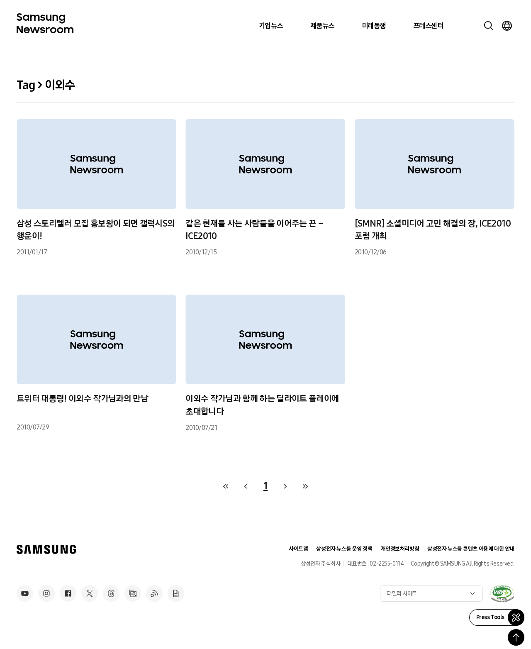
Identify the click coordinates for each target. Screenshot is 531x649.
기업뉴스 (271, 25)
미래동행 (374, 25)
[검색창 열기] (488, 25)
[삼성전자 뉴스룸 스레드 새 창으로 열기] (111, 593)
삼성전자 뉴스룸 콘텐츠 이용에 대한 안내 (470, 548)
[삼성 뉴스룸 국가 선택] (506, 25)
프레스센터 (428, 25)
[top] (516, 637)
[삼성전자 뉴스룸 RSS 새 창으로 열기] (154, 593)
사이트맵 (298, 548)
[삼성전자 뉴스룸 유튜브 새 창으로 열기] (25, 593)
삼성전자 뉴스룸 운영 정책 (344, 548)
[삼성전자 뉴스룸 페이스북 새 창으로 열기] (68, 593)
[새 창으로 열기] (502, 593)
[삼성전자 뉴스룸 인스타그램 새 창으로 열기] (46, 593)
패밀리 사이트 (402, 593)
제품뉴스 (322, 25)
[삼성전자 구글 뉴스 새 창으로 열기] (176, 593)
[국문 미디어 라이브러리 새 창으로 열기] (132, 593)
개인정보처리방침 (400, 548)
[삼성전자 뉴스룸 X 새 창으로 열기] (89, 593)
